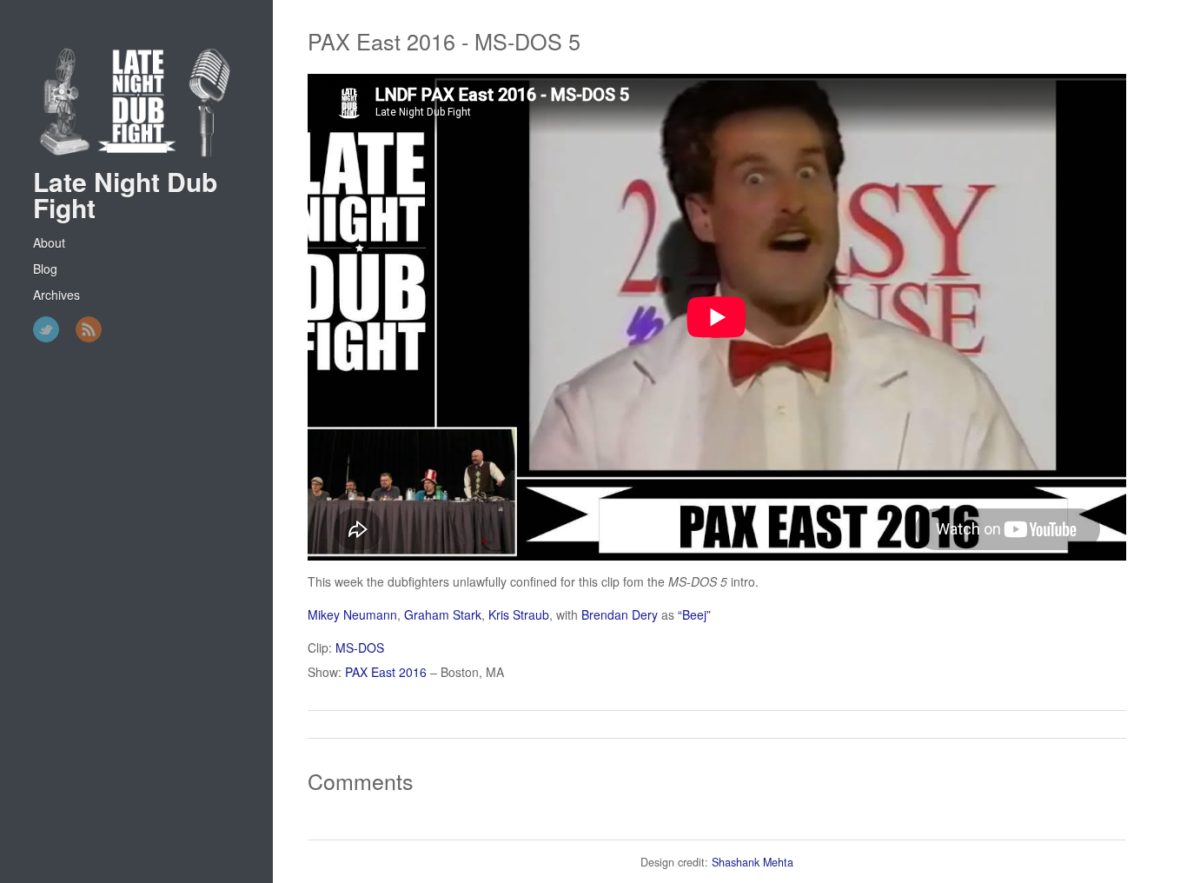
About (49, 242)
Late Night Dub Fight (125, 194)
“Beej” (694, 614)
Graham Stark (442, 614)
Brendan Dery (619, 614)
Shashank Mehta (752, 862)
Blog (45, 268)
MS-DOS (359, 647)
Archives (56, 294)
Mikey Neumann (352, 614)
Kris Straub (518, 614)
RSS (89, 329)
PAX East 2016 (386, 672)
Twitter (46, 329)
